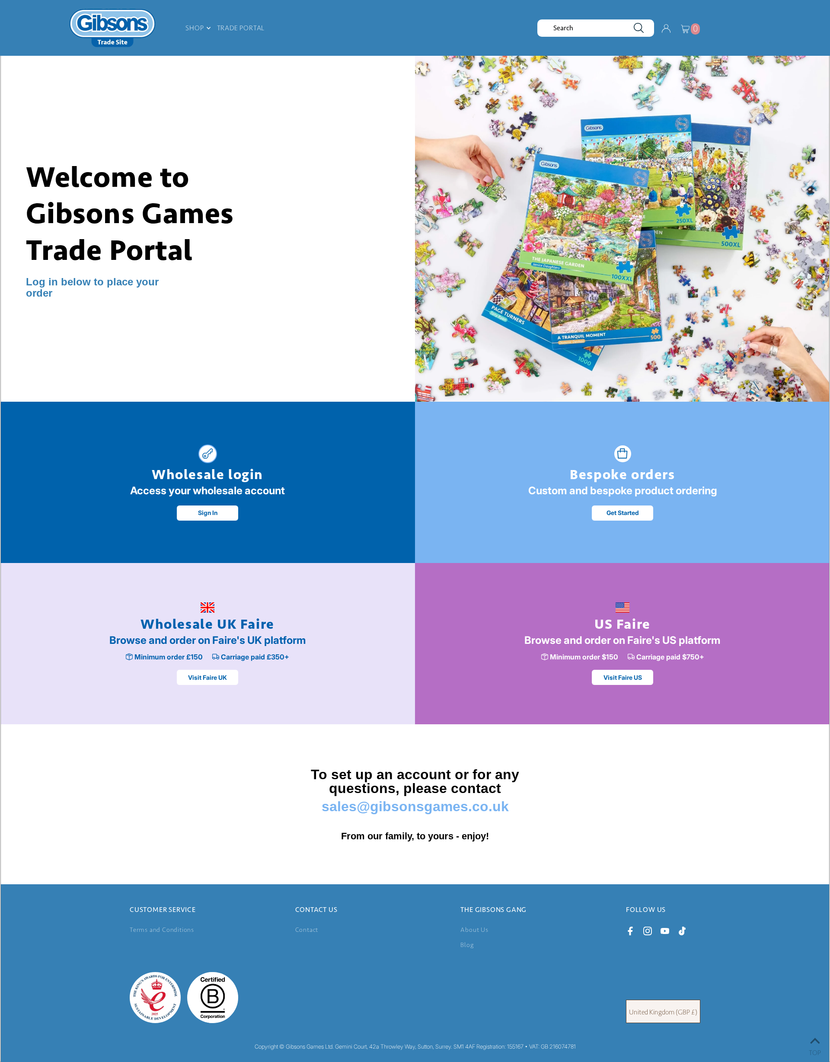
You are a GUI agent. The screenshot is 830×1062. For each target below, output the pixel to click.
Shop (194, 28)
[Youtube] (665, 933)
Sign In (207, 512)
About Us (474, 930)
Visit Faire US (622, 677)
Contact (307, 930)
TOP (815, 1051)
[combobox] (595, 28)
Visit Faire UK (207, 677)
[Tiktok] (682, 933)
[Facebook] (630, 933)
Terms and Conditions (162, 930)
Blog (466, 945)
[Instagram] (647, 933)
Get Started (623, 512)
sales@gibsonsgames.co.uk (415, 806)
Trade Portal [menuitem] (241, 28)
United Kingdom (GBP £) (663, 1012)
